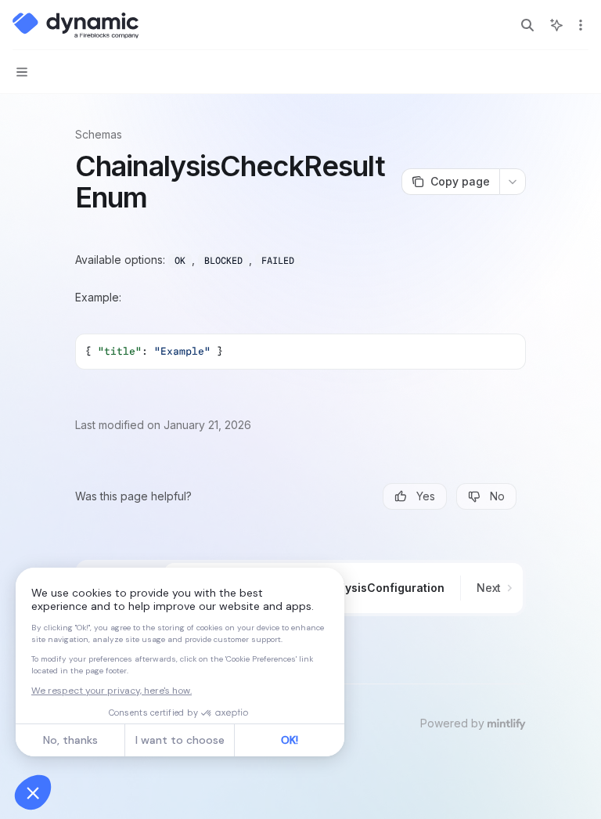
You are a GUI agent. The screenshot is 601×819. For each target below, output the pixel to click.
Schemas (98, 134)
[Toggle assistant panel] (556, 25)
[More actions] (580, 25)
